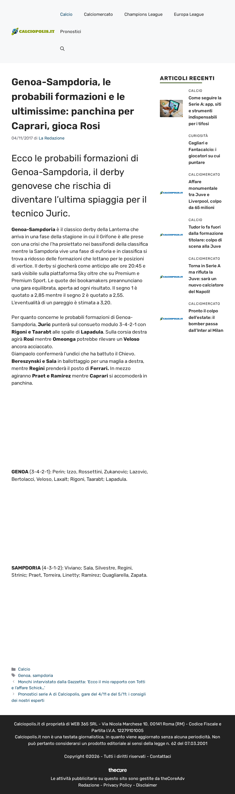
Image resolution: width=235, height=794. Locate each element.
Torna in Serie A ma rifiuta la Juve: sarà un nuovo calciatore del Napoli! (206, 278)
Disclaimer (146, 785)
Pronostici (70, 31)
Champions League (143, 14)
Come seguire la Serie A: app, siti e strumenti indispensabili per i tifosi (205, 110)
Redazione (88, 785)
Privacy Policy (117, 785)
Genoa (24, 675)
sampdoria (43, 675)
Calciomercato (98, 14)
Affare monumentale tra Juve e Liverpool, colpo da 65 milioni (205, 194)
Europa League (189, 14)
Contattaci (160, 756)
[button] (62, 48)
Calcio (66, 14)
